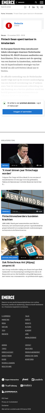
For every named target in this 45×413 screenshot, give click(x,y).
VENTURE (5, 327)
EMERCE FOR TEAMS (31, 356)
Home (3, 14)
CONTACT (28, 345)
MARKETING (5, 320)
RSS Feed (5, 398)
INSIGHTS (28, 323)
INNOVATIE (5, 334)
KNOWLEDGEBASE (30, 338)
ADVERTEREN (29, 359)
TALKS (27, 316)
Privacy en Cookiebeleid (10, 402)
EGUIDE (4, 359)
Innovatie (21, 2)
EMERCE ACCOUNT (7, 352)
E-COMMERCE (6, 316)
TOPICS (4, 349)
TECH (3, 330)
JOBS (27, 334)
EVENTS (27, 320)
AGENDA (4, 345)
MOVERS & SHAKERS (8, 363)
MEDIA (4, 323)
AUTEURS (28, 327)
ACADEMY (28, 330)
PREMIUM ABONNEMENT (32, 352)
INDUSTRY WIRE (6, 367)
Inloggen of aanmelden (22, 112)
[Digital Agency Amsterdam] (10, 379)
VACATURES (29, 349)
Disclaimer (5, 405)
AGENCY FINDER (7, 356)
